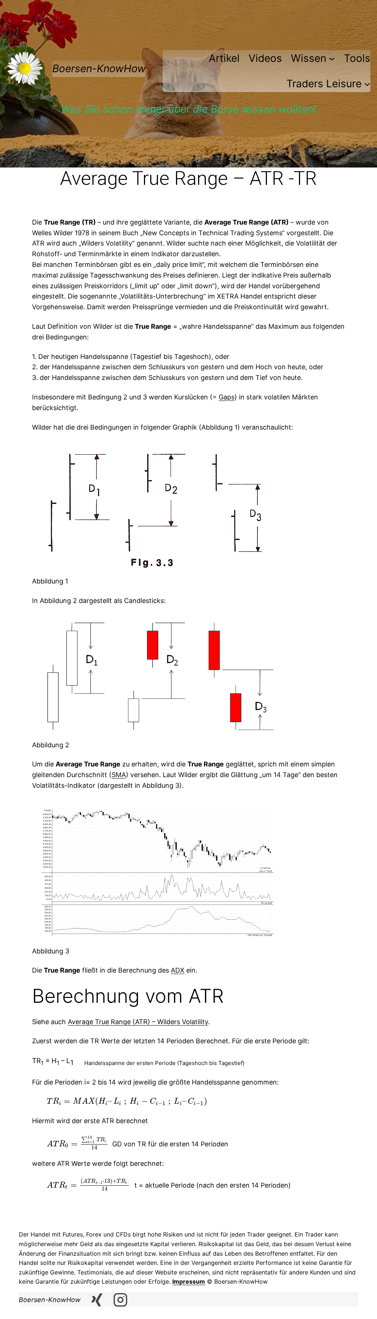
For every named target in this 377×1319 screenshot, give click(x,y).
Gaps (227, 397)
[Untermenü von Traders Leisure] (367, 84)
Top (359, 1301)
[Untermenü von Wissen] (332, 58)
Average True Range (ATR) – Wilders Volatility (138, 1022)
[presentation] (127, 1101)
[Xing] (96, 1299)
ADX (177, 970)
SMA (119, 775)
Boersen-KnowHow (99, 68)
